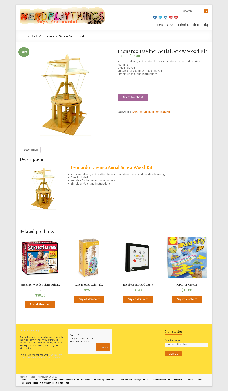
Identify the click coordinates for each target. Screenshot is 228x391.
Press (35, 383)
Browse (103, 347)
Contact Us (183, 25)
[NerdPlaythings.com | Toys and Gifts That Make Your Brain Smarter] (62, 8)
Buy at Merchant (132, 97)
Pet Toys (137, 379)
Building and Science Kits (69, 379)
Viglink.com (55, 355)
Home (160, 25)
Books (54, 379)
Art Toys (38, 379)
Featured (165, 112)
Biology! (47, 379)
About (196, 25)
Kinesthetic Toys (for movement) (119, 379)
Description (31, 149)
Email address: (172, 340)
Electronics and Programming (92, 379)
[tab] (31, 150)
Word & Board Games (176, 379)
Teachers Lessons (159, 379)
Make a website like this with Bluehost (40, 357)
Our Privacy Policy (29, 330)
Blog (205, 25)
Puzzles (146, 379)
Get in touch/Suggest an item (51, 383)
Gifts (170, 25)
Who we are (26, 383)
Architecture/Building (145, 112)
